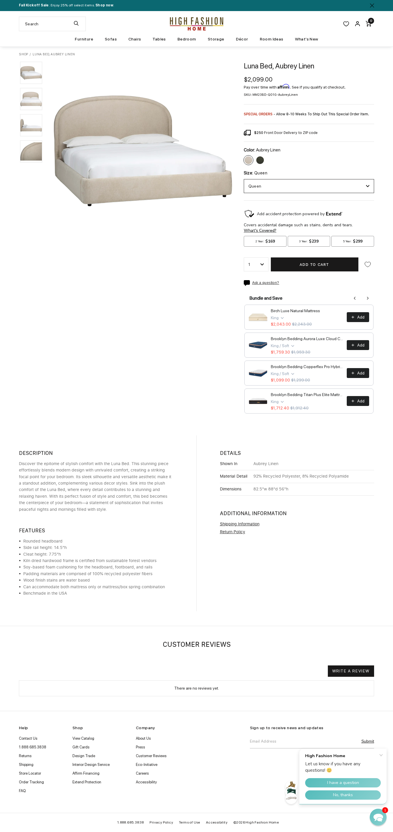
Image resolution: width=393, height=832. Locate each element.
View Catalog (83, 738)
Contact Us (28, 738)
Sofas (111, 39)
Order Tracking (31, 782)
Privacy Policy (161, 822)
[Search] (76, 23)
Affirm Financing (85, 773)
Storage (216, 39)
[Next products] (367, 298)
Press (140, 747)
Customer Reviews (151, 756)
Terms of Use (189, 822)
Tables (159, 39)
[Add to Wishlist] (367, 264)
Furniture (84, 39)
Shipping (26, 764)
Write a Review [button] (351, 671)
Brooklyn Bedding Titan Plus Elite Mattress (307, 394)
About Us (143, 738)
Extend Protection (86, 782)
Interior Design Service (91, 764)
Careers (142, 773)
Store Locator (30, 773)
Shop (23, 54)
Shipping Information (239, 524)
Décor (242, 39)
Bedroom (186, 39)
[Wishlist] (346, 24)
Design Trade (83, 756)
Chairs (134, 39)
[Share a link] (248, 283)
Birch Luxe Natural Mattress (295, 310)
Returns (25, 756)
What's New (306, 39)
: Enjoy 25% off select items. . (66, 5)
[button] (31, 73)
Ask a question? (265, 283)
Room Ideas (271, 39)
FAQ (22, 791)
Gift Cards (81, 747)
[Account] (357, 24)
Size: (255, 173)
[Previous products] (354, 298)
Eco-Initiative (146, 764)
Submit (367, 741)
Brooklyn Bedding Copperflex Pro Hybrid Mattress (307, 366)
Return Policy (232, 532)
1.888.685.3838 (32, 747)
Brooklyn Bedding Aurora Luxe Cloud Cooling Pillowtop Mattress (307, 338)
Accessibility (146, 782)
